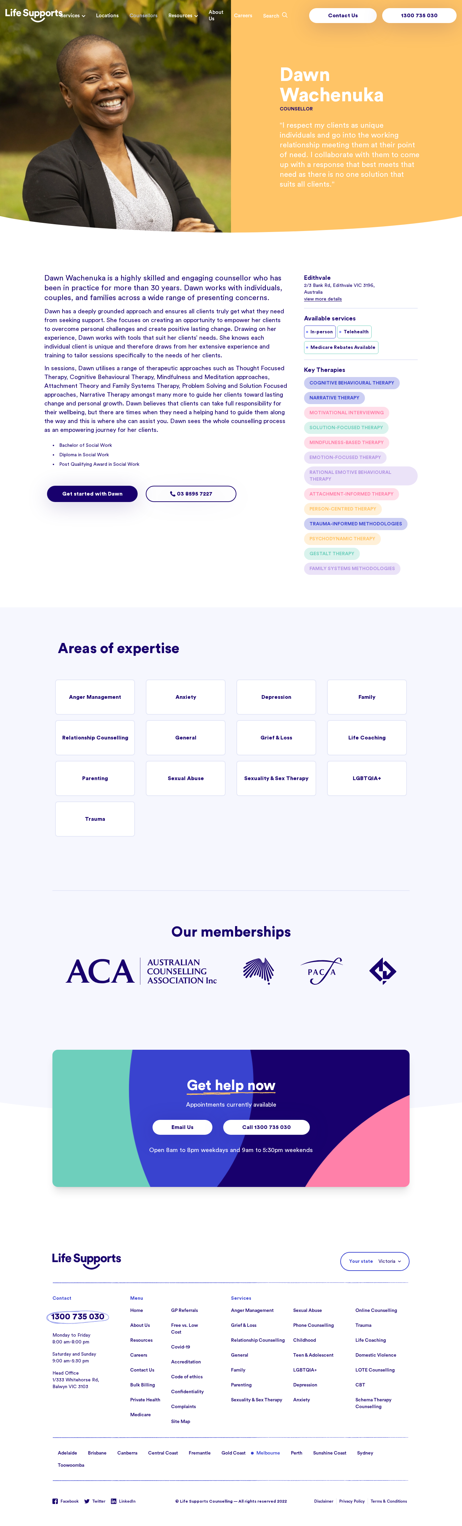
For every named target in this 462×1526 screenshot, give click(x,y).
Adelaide (67, 1453)
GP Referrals (184, 1310)
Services (70, 15)
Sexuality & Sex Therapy (276, 778)
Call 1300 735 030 (266, 1127)
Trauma (95, 819)
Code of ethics (187, 1377)
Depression (276, 697)
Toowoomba (71, 1465)
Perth (296, 1453)
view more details (323, 299)
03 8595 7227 (194, 494)
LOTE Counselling (375, 1370)
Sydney (365, 1453)
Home (136, 1310)
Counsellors (144, 15)
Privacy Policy (352, 1501)
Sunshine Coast (329, 1453)
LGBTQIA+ (367, 778)
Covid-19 (180, 1347)
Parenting (95, 778)
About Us (216, 15)
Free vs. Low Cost (184, 1329)
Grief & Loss (276, 737)
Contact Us (343, 15)
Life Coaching (367, 737)
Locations (107, 15)
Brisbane (97, 1453)
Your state (361, 1261)
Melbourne (268, 1453)
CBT (360, 1385)
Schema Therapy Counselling (373, 1403)
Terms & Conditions (389, 1501)
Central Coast (163, 1453)
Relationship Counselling (95, 737)
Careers (243, 15)
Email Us (182, 1127)
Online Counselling (376, 1310)
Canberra (127, 1453)
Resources (180, 15)
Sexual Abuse (186, 778)
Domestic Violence (375, 1355)
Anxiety (186, 697)
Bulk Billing (142, 1385)
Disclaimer (323, 1501)
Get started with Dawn (92, 494)
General (186, 737)
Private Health (145, 1400)
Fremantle (200, 1453)
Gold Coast (234, 1453)
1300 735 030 (419, 15)
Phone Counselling (313, 1325)
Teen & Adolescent (313, 1355)
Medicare (140, 1415)
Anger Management (95, 697)
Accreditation (186, 1362)
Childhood (304, 1340)
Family (367, 697)
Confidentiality (187, 1391)
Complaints (183, 1406)
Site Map (180, 1421)
